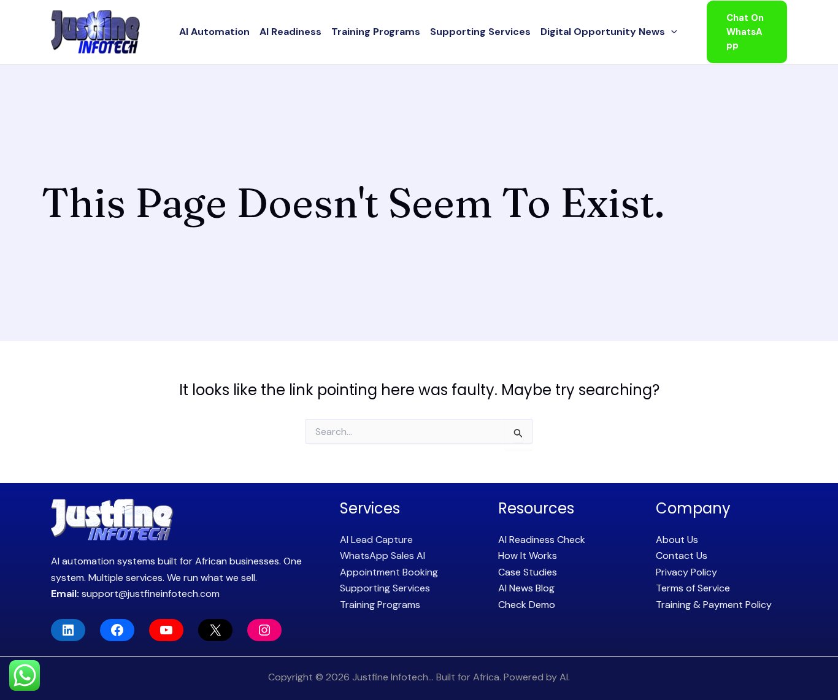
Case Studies (527, 572)
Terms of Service (693, 588)
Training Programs (375, 31)
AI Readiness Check (541, 539)
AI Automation (214, 31)
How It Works (527, 555)
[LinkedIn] (68, 630)
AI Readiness (290, 31)
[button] (671, 31)
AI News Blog (526, 588)
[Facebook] (117, 630)
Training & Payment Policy (714, 604)
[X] (215, 630)
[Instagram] (264, 630)
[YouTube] (166, 630)
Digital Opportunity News (602, 31)
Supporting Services (480, 31)
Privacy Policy (686, 572)
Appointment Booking (389, 572)
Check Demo (526, 604)
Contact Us (681, 555)
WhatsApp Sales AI (382, 555)
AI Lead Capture (376, 539)
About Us (677, 539)
